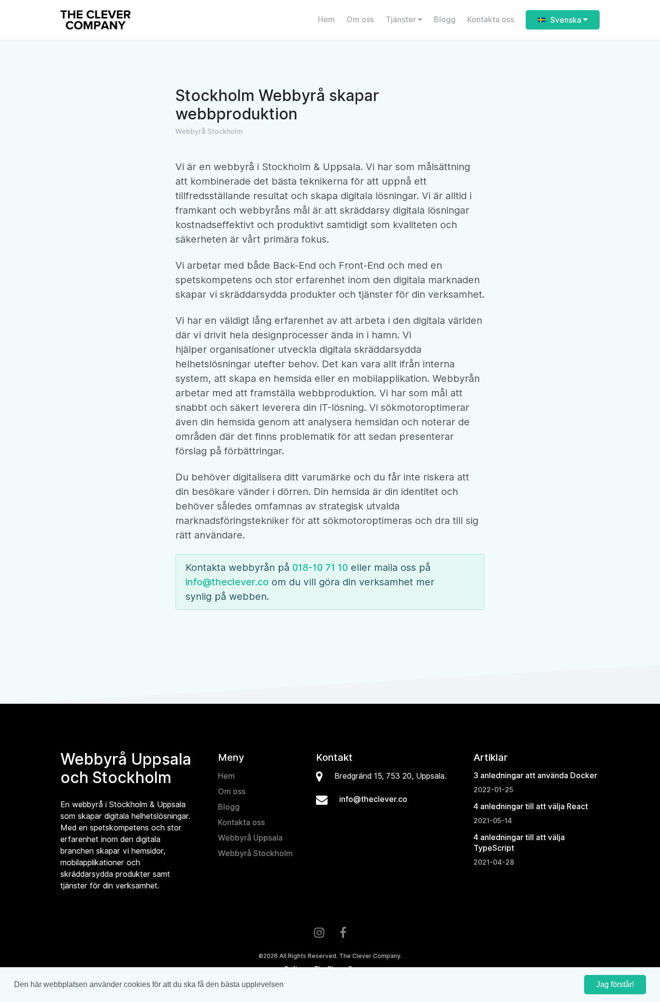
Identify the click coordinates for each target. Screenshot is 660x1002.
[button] (287, 985)
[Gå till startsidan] (139, 20)
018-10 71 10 (320, 567)
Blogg (445, 19)
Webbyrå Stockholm (255, 853)
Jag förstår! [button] (615, 984)
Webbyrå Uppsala (250, 837)
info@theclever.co (227, 582)
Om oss (360, 19)
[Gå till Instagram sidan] (319, 933)
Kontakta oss (490, 19)
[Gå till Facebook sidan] (343, 933)
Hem (326, 19)
